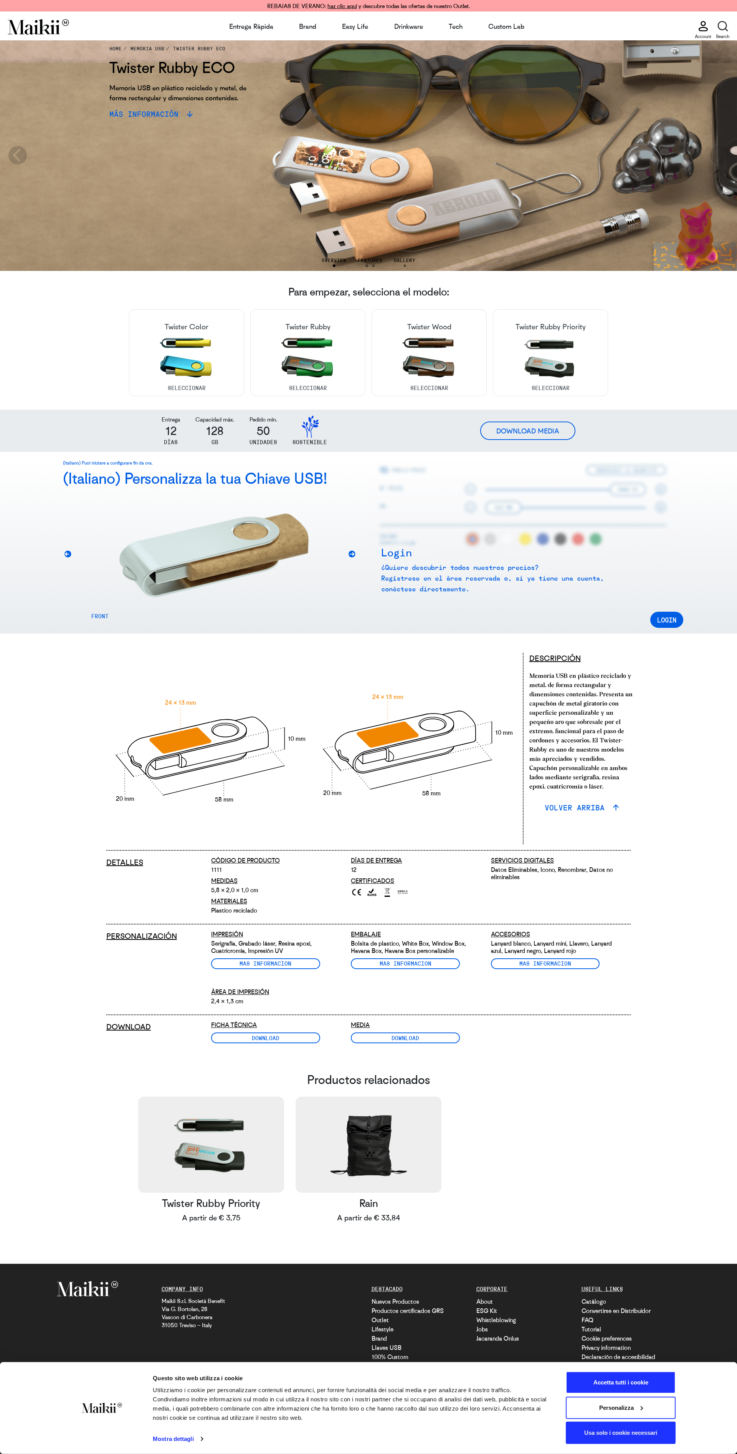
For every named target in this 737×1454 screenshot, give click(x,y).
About (484, 1301)
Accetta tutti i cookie (620, 1382)
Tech (456, 26)
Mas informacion (265, 963)
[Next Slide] (355, 555)
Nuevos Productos (395, 1301)
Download (265, 1037)
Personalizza (616, 1407)
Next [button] (719, 155)
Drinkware (408, 26)
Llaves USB (387, 1347)
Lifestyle (382, 1329)
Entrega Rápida (251, 26)
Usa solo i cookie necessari (620, 1432)
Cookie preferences (607, 1338)
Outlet (380, 1320)
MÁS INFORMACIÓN (146, 114)
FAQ (587, 1320)
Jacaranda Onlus (497, 1338)
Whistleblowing (496, 1320)
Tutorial (591, 1329)
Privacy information (606, 1347)
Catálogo (594, 1301)
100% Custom (390, 1357)
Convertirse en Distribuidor (616, 1311)
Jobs (482, 1329)
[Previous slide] (71, 555)
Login (666, 620)
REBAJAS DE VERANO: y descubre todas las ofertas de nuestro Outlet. (368, 5)
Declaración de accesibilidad (618, 1357)
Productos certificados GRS (408, 1311)
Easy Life (355, 26)
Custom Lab (506, 26)
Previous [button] (17, 155)
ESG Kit (486, 1311)
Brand (307, 26)
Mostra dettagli (173, 1439)
